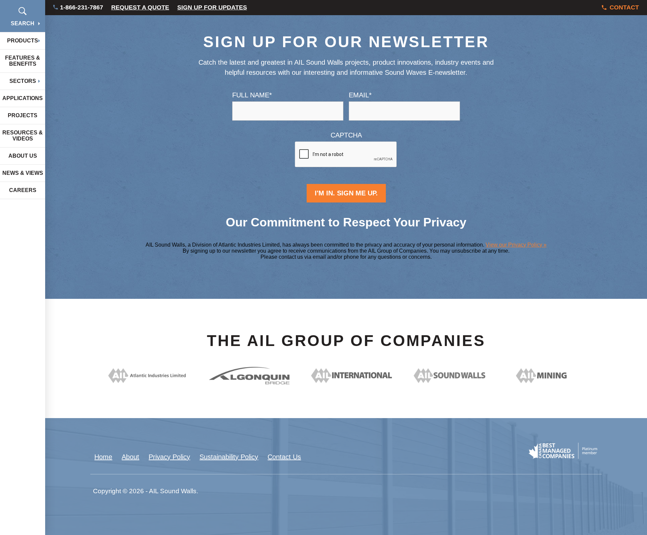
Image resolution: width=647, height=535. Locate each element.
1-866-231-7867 (81, 7)
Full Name (252, 95)
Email (360, 95)
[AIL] (146, 380)
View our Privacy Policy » (516, 245)
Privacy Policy (169, 457)
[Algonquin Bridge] (249, 382)
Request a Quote (140, 7)
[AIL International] (351, 380)
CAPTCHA (346, 135)
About (130, 457)
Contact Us (284, 457)
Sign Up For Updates (212, 7)
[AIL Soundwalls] (453, 380)
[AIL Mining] (556, 380)
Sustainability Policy (228, 457)
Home (103, 457)
